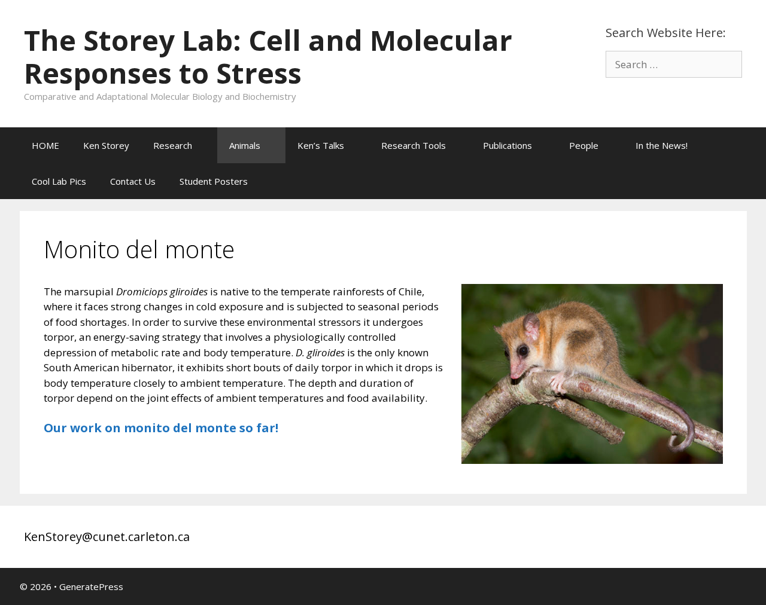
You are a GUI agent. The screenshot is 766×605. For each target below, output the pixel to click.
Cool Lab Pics (59, 181)
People (583, 145)
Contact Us (133, 181)
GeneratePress (91, 581)
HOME (45, 145)
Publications (507, 145)
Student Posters (214, 181)
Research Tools (413, 145)
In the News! (662, 145)
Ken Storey (106, 145)
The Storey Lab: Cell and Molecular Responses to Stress (268, 56)
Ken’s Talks (320, 145)
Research (172, 145)
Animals (244, 145)
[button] (204, 145)
